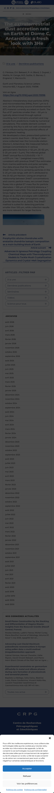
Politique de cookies (14, 790)
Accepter (27, 768)
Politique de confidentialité (35, 790)
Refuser (27, 776)
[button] (49, 738)
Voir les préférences (27, 783)
